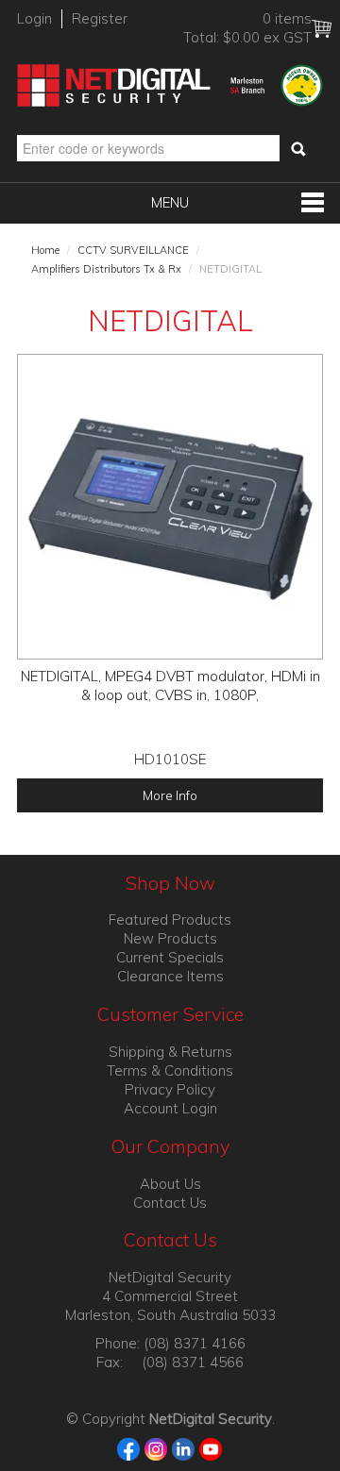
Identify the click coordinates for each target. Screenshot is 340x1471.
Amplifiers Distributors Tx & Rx (106, 269)
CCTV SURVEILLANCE (133, 250)
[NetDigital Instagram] (156, 1448)
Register (100, 18)
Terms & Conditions (170, 1070)
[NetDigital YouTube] (211, 1448)
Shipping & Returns (170, 1052)
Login (34, 18)
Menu (170, 202)
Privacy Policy (170, 1089)
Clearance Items (170, 976)
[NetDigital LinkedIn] (184, 1448)
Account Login (170, 1108)
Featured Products (170, 919)
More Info (170, 795)
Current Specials (170, 957)
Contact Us (170, 1203)
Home (45, 250)
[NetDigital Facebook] (129, 1448)
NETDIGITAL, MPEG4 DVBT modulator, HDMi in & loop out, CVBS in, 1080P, (170, 685)
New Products (170, 938)
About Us (170, 1184)
